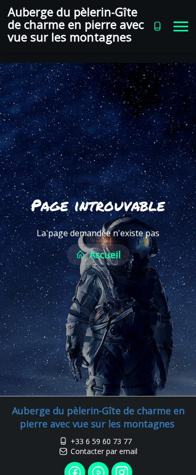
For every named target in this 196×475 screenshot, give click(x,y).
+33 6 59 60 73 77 (101, 441)
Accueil (104, 254)
